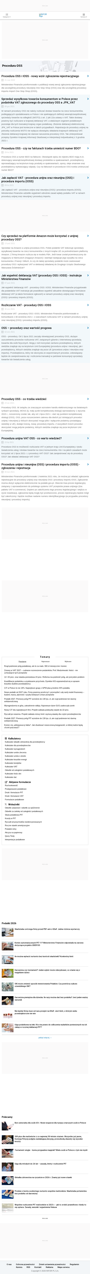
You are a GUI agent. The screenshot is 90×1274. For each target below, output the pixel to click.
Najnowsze (45, 661)
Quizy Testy (10, 836)
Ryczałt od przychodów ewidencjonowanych (23, 822)
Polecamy (7, 1117)
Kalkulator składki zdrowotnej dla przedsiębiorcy (25, 742)
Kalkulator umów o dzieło (15, 756)
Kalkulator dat (10, 777)
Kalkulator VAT (11, 767)
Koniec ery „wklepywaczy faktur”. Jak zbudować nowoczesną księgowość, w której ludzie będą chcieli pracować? (43, 726)
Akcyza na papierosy (13, 833)
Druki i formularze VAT (14, 796)
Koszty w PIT (10, 818)
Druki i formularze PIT (14, 793)
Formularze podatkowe (14, 800)
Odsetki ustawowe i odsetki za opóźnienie (22, 808)
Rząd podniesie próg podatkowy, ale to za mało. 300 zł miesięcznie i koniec (35, 666)
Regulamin (74, 1264)
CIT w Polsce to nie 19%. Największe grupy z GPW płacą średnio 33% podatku (37, 688)
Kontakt (37, 1267)
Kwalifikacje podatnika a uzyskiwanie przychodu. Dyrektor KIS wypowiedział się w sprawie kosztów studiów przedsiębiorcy (42, 682)
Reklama (49, 1267)
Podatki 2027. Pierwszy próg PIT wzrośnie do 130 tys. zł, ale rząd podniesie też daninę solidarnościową (40, 700)
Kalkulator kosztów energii (16, 760)
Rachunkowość (11, 785)
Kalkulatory (14, 738)
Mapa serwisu (64, 1267)
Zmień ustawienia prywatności (52, 1264)
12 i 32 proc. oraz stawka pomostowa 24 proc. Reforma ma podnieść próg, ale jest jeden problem (44, 677)
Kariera (19, 1267)
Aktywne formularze (20, 782)
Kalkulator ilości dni (13, 774)
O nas (9, 1264)
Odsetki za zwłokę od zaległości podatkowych (24, 811)
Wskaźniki (13, 804)
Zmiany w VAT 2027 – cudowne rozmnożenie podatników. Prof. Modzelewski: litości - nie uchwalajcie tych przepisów (41, 671)
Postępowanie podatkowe (15, 789)
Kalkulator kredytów (13, 763)
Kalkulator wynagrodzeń (15, 749)
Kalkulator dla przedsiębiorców (18, 745)
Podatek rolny (10, 829)
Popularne (22, 661)
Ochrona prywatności (25, 1264)
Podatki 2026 (9, 923)
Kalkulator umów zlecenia (15, 753)
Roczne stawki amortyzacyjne (17, 825)
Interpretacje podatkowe (15, 840)
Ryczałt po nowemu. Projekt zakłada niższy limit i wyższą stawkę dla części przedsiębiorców (42, 714)
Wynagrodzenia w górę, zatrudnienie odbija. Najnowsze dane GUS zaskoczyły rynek (39, 706)
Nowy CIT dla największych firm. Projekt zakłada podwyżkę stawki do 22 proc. (36, 710)
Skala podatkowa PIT (14, 815)
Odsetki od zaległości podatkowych (19, 770)
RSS (28, 1267)
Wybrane (68, 661)
